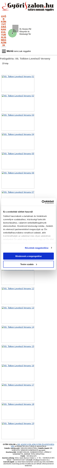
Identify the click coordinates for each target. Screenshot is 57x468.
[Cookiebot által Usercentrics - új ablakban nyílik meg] (42, 202)
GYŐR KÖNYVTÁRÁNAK (3, 23)
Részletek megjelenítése (36, 248)
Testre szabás (27, 264)
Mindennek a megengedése (28, 256)
